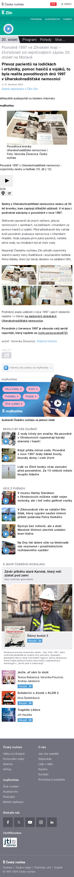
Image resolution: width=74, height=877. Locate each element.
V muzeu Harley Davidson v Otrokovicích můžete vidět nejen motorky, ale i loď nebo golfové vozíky (45, 496)
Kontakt (43, 774)
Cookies (7, 867)
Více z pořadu (14, 488)
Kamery (67, 19)
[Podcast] (3, 193)
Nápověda (44, 759)
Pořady (46, 40)
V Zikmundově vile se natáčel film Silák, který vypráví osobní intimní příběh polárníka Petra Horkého (42, 513)
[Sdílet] (9, 193)
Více (60, 40)
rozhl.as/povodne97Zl (52, 333)
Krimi (32, 389)
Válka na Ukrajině (14, 753)
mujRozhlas (9, 379)
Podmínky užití (42, 867)
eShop (7, 769)
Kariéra (42, 769)
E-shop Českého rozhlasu (24, 564)
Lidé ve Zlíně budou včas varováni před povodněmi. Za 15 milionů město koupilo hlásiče (45, 470)
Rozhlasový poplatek (51, 779)
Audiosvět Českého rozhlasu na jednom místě (28, 420)
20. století (9, 40)
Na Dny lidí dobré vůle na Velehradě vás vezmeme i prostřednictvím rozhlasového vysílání (43, 546)
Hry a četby (12, 389)
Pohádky (10, 396)
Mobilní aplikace (13, 802)
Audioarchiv (52, 19)
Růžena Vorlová (47, 341)
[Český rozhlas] (13, 4)
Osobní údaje (23, 867)
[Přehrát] (6, 181)
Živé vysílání (12, 403)
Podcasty (9, 796)
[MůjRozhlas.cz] (7, 106)
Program (36, 19)
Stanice (8, 764)
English (58, 867)
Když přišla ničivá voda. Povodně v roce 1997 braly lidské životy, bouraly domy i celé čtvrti (41, 454)
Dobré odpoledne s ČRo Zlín (20, 89)
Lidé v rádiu (45, 764)
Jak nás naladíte (48, 753)
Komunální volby (13, 759)
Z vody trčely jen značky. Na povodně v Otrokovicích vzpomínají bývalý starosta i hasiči (45, 437)
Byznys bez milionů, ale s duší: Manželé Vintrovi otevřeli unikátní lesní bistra (41, 529)
